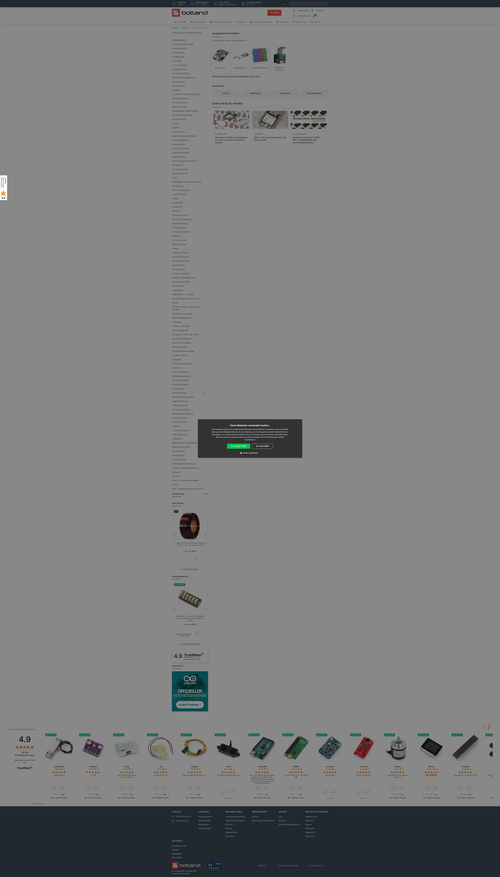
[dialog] (250, 438)
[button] (250, 452)
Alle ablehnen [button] (262, 446)
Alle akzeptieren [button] (238, 446)
